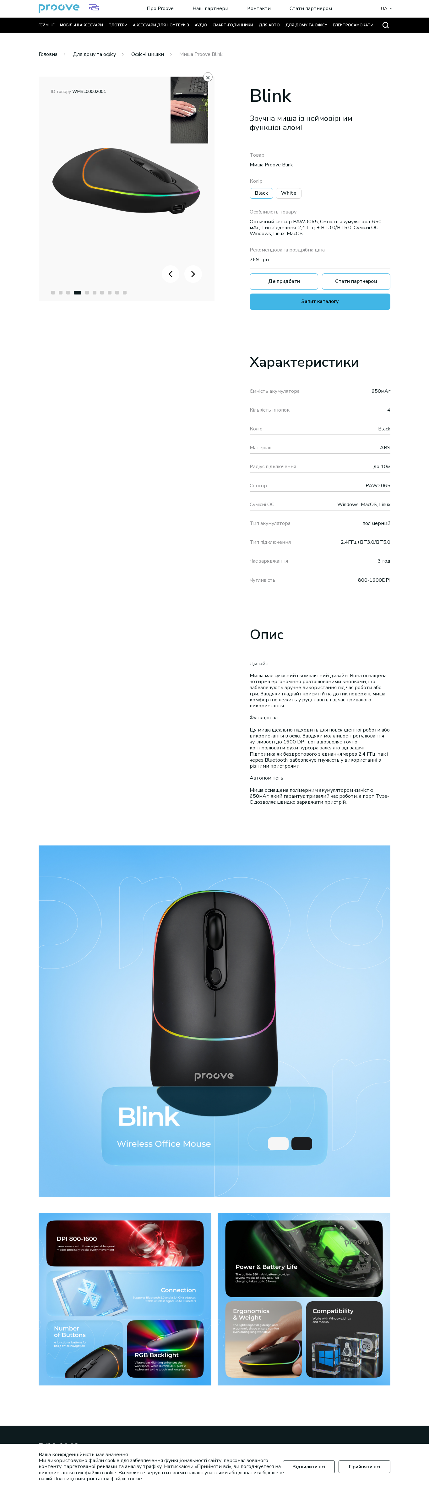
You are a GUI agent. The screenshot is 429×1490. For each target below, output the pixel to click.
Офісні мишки (147, 54)
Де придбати (284, 281)
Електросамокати (353, 25)
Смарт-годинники (233, 25)
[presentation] (170, 274)
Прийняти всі (364, 1466)
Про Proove (160, 9)
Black (261, 193)
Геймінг (46, 25)
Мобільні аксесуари (81, 25)
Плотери (118, 25)
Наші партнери (210, 9)
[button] (53, 292)
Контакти (259, 9)
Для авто (269, 25)
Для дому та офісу (306, 25)
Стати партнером (311, 9)
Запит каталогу (320, 301)
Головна (48, 54)
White (288, 193)
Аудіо (201, 25)
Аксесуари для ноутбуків (161, 25)
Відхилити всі (308, 1466)
